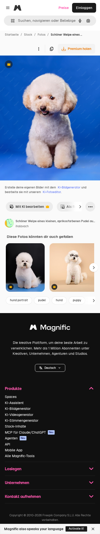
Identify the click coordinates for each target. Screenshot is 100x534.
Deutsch (50, 368)
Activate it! (76, 529)
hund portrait (19, 300)
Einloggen (84, 8)
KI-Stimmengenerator (21, 420)
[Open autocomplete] (10, 21)
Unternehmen (17, 482)
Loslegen (13, 468)
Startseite (12, 35)
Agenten (15, 438)
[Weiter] (80, 206)
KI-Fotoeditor (52, 192)
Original (31, 65)
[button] (50, 368)
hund (59, 300)
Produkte (13, 388)
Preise (63, 8)
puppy (77, 300)
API (7, 444)
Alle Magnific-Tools (19, 456)
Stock (28, 35)
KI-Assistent (14, 403)
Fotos (41, 35)
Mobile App (13, 450)
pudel (42, 300)
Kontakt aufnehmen (23, 496)
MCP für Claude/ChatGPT (29, 432)
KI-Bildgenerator (69, 187)
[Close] (93, 529)
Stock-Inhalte (15, 426)
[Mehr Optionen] (38, 49)
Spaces (11, 397)
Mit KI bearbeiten (26, 207)
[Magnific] (50, 328)
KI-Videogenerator (19, 415)
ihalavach (22, 226)
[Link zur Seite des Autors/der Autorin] (9, 224)
